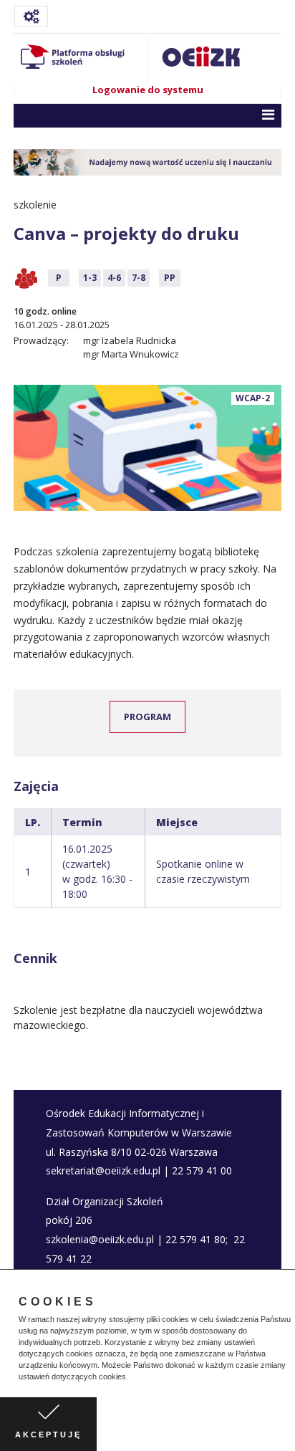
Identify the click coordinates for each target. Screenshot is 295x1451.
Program (147, 716)
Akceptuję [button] (48, 1434)
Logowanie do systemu (147, 89)
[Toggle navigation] (31, 16)
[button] (131, 1377)
